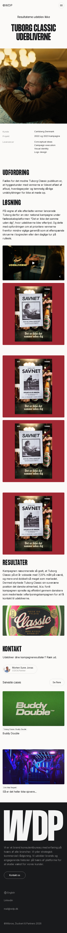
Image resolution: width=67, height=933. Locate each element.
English (11, 892)
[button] (61, 5)
